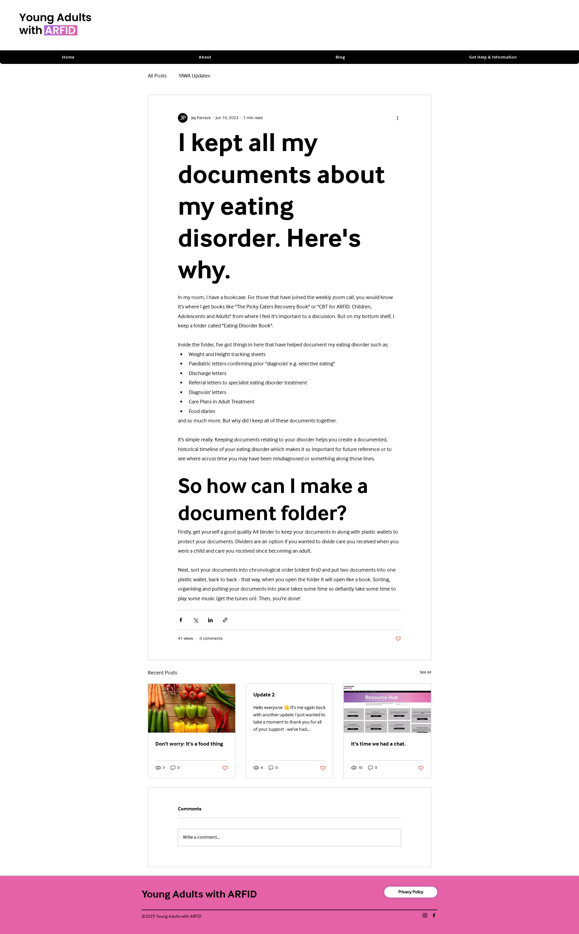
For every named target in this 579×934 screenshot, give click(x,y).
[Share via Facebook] (181, 620)
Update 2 (264, 695)
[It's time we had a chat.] (387, 708)
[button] (205, 57)
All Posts (157, 76)
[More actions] (397, 117)
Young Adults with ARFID (199, 894)
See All (425, 672)
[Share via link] (225, 620)
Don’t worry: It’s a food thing (189, 744)
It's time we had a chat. (378, 744)
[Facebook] (434, 915)
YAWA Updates (194, 76)
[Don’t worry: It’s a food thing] (191, 708)
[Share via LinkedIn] (210, 620)
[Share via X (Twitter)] (195, 620)
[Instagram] (425, 915)
